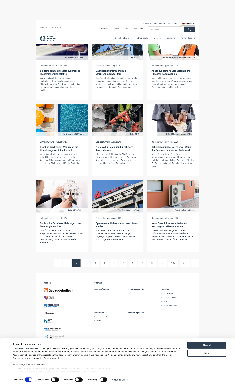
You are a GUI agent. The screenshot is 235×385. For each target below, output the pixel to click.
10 (152, 262)
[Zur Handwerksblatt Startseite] (47, 37)
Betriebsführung (122, 38)
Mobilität (157, 38)
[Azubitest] (61, 313)
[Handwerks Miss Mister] (61, 305)
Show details (118, 379)
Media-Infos (173, 23)
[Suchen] (189, 29)
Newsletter (146, 23)
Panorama (170, 38)
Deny (206, 353)
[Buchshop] (61, 329)
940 (173, 262)
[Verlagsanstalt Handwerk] (61, 337)
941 (185, 262)
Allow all (207, 345)
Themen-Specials (187, 38)
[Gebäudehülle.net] (61, 290)
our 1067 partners (29, 348)
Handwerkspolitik (141, 38)
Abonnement (159, 23)
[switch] (55, 379)
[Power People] (61, 298)
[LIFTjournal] (61, 321)
